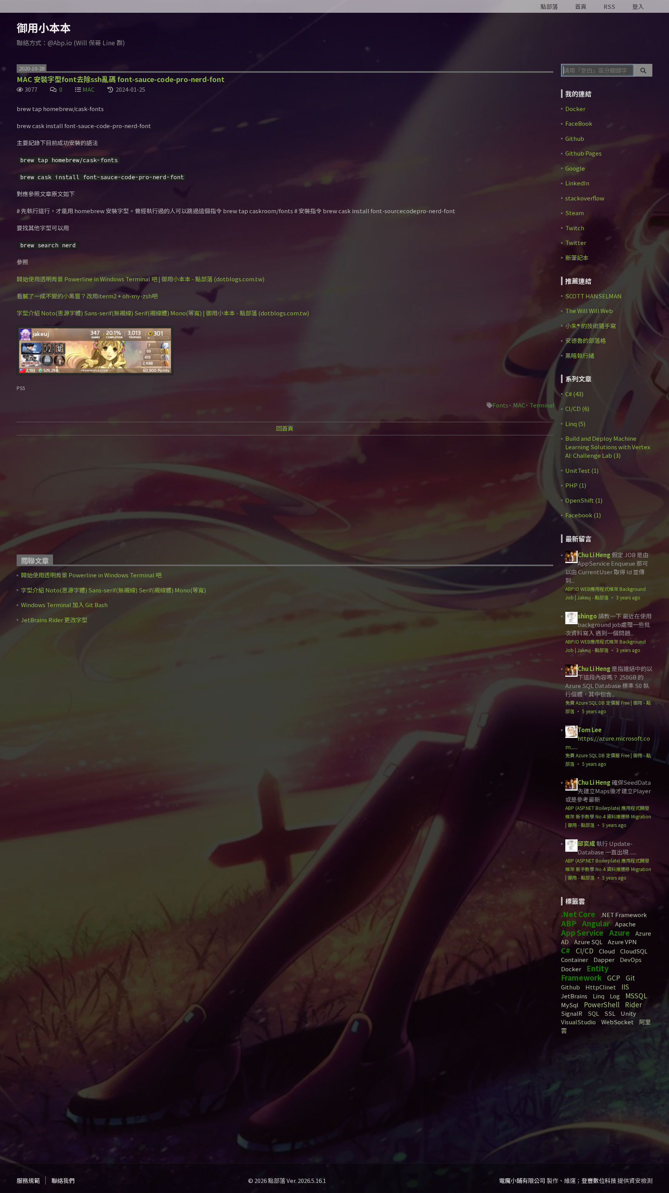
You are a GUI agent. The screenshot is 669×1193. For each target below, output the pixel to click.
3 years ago (628, 597)
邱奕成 (586, 843)
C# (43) (574, 394)
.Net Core (578, 914)
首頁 (581, 6)
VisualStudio (578, 1022)
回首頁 (284, 428)
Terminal (542, 405)
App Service (582, 932)
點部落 (549, 6)
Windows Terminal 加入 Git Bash (64, 605)
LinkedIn (577, 183)
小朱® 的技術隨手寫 (590, 326)
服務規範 (28, 1180)
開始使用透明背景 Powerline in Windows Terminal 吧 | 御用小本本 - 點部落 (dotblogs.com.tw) (140, 279)
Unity (628, 1013)
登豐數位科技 (599, 1180)
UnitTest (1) (582, 470)
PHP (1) (575, 485)
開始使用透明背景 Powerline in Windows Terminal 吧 (91, 575)
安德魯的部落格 (585, 340)
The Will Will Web (589, 310)
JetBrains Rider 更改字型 (54, 620)
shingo (587, 616)
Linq (598, 996)
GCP (613, 977)
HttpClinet (600, 987)
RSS (609, 6)
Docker (575, 108)
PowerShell (601, 1004)
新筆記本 (576, 257)
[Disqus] (285, 748)
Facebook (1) (583, 515)
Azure (619, 932)
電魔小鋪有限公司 (522, 1180)
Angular (596, 923)
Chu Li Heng (594, 555)
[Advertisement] (249, 497)
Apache (625, 924)
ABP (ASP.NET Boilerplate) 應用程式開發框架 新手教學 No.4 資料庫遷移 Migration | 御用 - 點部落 (608, 816)
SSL (609, 1013)
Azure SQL (588, 942)
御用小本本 (44, 27)
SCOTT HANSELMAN (593, 296)
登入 (638, 6)
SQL (593, 1013)
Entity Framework (585, 972)
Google (575, 168)
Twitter (575, 242)
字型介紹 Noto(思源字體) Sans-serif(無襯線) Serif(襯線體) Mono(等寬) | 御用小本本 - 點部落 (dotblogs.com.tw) (163, 313)
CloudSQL (633, 951)
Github (574, 138)
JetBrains (574, 996)
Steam (574, 213)
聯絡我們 (63, 1180)
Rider (633, 1004)
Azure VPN (622, 942)
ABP (568, 923)
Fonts (500, 405)
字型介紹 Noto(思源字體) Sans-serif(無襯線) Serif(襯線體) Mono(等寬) (113, 590)
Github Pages (583, 153)
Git (630, 977)
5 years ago (594, 711)
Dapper (604, 959)
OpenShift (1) (583, 500)
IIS (625, 986)
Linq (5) (575, 423)
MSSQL (636, 995)
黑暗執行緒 (579, 355)
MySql (569, 1005)
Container (574, 959)
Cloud (607, 951)
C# (565, 950)
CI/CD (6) (577, 408)
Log (615, 996)
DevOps (631, 959)
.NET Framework (624, 915)
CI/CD (585, 950)
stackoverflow (584, 198)
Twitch (574, 228)
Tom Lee (590, 730)
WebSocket (617, 1022)
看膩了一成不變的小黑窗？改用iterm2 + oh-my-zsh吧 (87, 296)
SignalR (571, 1013)
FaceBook (578, 123)
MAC (88, 89)
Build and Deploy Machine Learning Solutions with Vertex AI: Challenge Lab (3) (607, 446)
